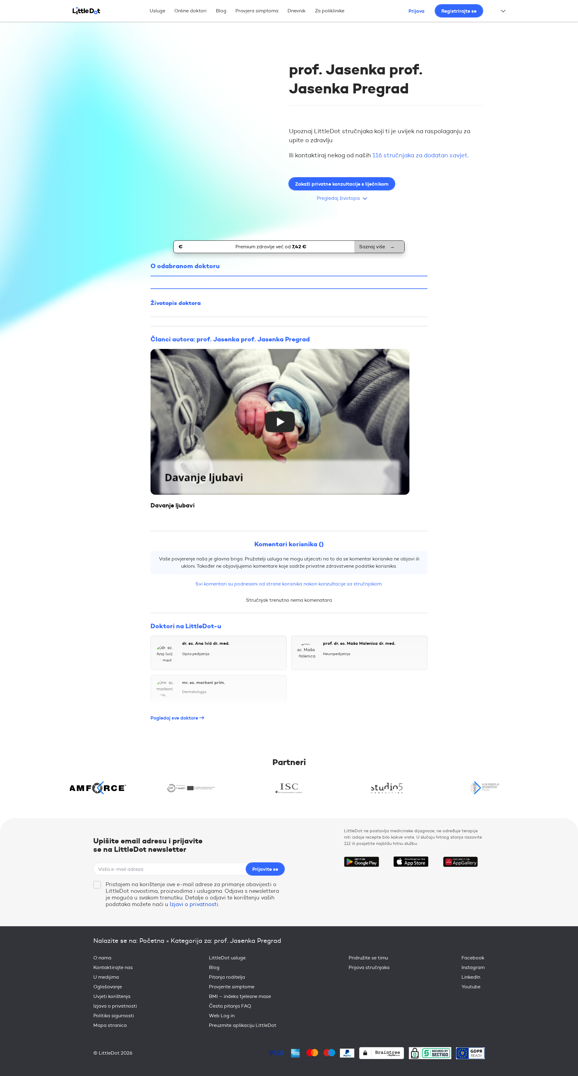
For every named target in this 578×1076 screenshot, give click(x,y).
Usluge (157, 11)
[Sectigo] (430, 1052)
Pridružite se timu (368, 958)
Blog (221, 11)
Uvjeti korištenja (111, 996)
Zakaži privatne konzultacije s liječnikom (342, 184)
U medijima (106, 977)
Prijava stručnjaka (369, 967)
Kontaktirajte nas (113, 967)
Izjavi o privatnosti (194, 904)
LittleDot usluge (227, 958)
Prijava (416, 11)
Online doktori (190, 11)
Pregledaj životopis (338, 198)
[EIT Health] (191, 788)
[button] (478, 788)
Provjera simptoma (256, 11)
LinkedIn (470, 977)
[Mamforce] (93, 788)
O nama (102, 958)
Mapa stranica (110, 1025)
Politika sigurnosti (113, 1015)
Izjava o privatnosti (115, 1006)
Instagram (473, 967)
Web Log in (222, 1015)
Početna (151, 940)
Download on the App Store (410, 861)
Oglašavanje (107, 987)
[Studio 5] (387, 788)
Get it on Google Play (361, 861)
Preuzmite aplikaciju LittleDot (242, 1025)
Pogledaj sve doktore (175, 718)
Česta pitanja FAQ (230, 1006)
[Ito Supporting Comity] (289, 788)
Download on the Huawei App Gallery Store (460, 861)
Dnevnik (296, 11)
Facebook (472, 958)
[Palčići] (485, 788)
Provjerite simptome (231, 987)
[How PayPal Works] (347, 1053)
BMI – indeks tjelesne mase (240, 996)
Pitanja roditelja (227, 977)
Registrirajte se (459, 11)
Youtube (470, 987)
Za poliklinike (329, 11)
